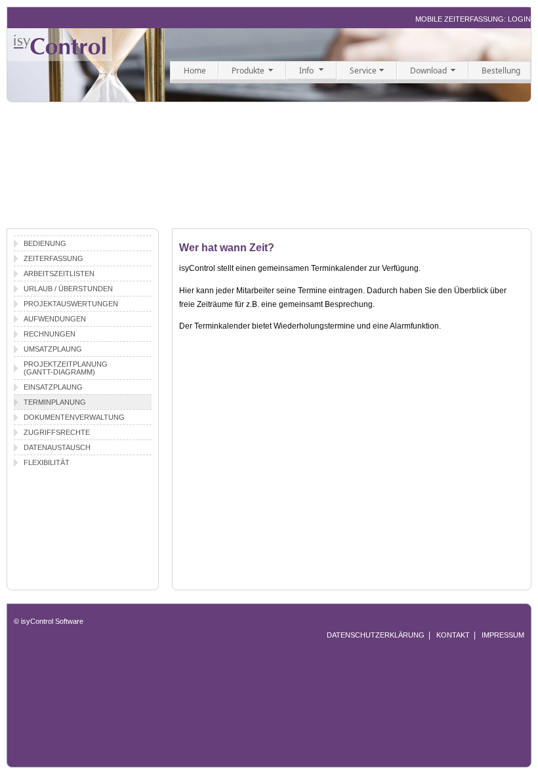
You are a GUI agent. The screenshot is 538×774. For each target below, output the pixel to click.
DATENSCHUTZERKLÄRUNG (375, 635)
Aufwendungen (55, 319)
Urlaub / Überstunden (68, 289)
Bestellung (501, 70)
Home (195, 70)
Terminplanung (55, 402)
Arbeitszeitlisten (59, 273)
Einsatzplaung (53, 387)
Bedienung (45, 243)
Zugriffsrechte (57, 432)
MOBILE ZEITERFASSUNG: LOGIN (473, 19)
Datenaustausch (57, 447)
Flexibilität (47, 462)
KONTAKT (453, 635)
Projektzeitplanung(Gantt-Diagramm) (66, 368)
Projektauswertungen (71, 304)
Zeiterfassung (53, 258)
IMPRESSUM (503, 635)
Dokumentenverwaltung (74, 417)
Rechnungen (49, 334)
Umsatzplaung (53, 349)
